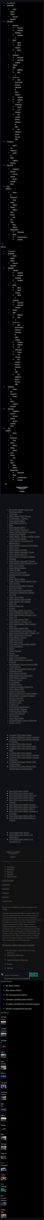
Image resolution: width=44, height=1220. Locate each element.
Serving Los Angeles (17, 572)
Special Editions (16, 646)
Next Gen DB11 (15, 588)
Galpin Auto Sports (13, 212)
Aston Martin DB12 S (18, 523)
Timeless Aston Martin (18, 712)
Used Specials (15, 651)
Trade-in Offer (13, 155)
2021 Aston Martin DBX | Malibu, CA (24, 633)
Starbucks (20, 232)
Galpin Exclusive (16, 640)
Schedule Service (14, 170)
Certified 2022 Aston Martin (20, 744)
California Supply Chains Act (21, 687)
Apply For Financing (13, 147)
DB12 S (18, 51)
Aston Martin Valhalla (18, 550)
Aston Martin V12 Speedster (21, 676)
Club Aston (13, 201)
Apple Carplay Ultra (13, 181)
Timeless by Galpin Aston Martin (22, 644)
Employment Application (19, 707)
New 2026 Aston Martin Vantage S (23, 807)
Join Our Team (12, 219)
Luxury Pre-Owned (17, 714)
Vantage (12, 559)
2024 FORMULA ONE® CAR (21, 613)
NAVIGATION (7, 880)
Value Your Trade (16, 597)
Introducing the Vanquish (19, 575)
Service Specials (14, 264)
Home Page (14, 548)
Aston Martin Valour (17, 579)
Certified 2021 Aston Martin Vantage (24, 755)
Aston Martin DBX (16, 689)
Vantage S (19, 36)
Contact (20, 239)
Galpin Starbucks (16, 606)
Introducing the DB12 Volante (21, 586)
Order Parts (14, 655)
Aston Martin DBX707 (18, 555)
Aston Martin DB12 (17, 521)
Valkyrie (20, 100)
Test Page (13, 514)
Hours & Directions (13, 194)
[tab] (22, 880)
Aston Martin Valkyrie (18, 678)
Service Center (14, 175)
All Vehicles (12, 726)
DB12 (14, 40)
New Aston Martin (16, 718)
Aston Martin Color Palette (20, 599)
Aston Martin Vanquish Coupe (21, 552)
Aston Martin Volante (17, 638)
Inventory (6, 884)
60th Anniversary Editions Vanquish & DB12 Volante (19, 87)
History (12, 653)
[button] (5, 245)
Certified (8, 731)
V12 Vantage (18, 111)
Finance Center (15, 680)
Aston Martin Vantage (18, 709)
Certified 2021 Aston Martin (20, 753)
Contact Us (13, 705)
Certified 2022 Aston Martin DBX (22, 746)
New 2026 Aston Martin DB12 (21, 798)
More (14, 234)
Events (12, 608)
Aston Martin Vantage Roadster (22, 557)
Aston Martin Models (17, 568)
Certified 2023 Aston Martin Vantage (24, 737)
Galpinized (9, 777)
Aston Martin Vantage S (19, 530)
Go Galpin (8, 187)
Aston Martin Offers (13, 11)
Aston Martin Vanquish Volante (22, 561)
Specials (10, 5)
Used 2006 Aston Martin (19, 833)
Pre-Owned (14, 716)
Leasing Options (14, 405)
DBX (14, 67)
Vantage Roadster (19, 31)
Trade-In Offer (15, 570)
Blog (11, 525)
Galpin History (13, 206)
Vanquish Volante (19, 61)
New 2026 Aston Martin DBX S (22, 809)
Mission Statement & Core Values (23, 694)
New (6, 787)
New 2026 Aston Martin (19, 791)
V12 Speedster (18, 103)
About (11, 649)
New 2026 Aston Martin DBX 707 (23, 796)
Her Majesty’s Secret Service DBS (18, 134)
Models (10, 21)
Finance (10, 141)
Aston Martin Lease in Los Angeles (23, 546)
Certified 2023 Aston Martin (20, 735)
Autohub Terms (15, 685)
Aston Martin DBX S (17, 528)
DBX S (17, 73)
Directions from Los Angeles (21, 590)
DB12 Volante (18, 46)
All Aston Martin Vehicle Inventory (23, 721)
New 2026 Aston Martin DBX (21, 793)
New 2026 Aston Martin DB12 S (22, 816)
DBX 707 (13, 604)
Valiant (12, 577)
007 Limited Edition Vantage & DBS (18, 121)
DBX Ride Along (16, 642)
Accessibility (14, 682)
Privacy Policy (15, 723)
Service (10, 165)
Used (6, 828)
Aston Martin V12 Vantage (20, 602)
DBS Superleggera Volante (20, 635)
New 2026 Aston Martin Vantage (22, 805)
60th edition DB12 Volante (20, 516)
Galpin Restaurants (14, 228)
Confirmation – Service (18, 519)
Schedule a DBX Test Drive (20, 611)
